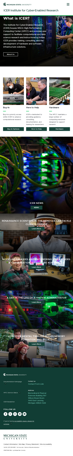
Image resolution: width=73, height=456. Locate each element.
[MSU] (36, 376)
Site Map (22, 444)
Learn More (36, 229)
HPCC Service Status (11, 392)
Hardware (59, 129)
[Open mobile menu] (68, 4)
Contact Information (10, 444)
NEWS (36, 207)
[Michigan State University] (17, 4)
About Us (10, 54)
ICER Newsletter (9, 402)
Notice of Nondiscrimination (32, 447)
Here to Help (36, 129)
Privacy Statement (32, 444)
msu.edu (21, 447)
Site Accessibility (46, 444)
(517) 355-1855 (12, 447)
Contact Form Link (36, 384)
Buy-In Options (13, 129)
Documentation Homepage (13, 381)
